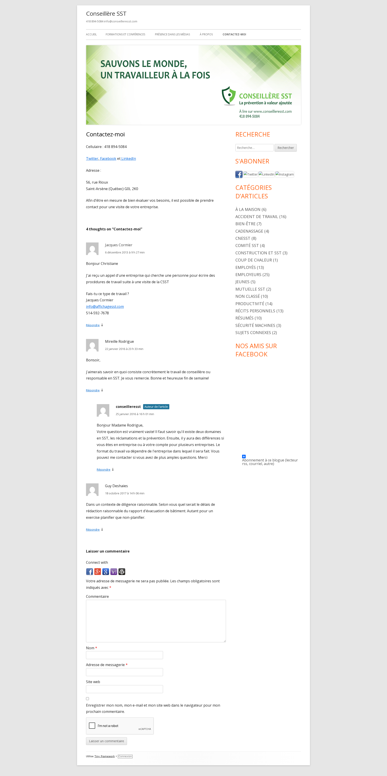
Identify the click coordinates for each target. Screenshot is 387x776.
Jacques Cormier (118, 244)
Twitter (92, 158)
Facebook (107, 158)
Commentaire (97, 596)
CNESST (242, 238)
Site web (93, 681)
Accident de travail (256, 216)
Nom (91, 647)
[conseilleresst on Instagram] (284, 174)
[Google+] (97, 571)
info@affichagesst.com (105, 306)
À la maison (247, 209)
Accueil (91, 34)
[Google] (105, 571)
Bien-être (245, 223)
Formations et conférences (125, 34)
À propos (206, 34)
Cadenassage (249, 231)
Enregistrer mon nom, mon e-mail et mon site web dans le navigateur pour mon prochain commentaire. (153, 708)
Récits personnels (255, 310)
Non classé (247, 296)
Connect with (97, 562)
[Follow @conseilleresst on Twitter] (251, 174)
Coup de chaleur (253, 260)
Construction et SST (258, 252)
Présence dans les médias (172, 34)
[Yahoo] (113, 571)
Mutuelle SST (250, 289)
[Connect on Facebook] (239, 174)
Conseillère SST (106, 13)
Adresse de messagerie (107, 664)
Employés (245, 267)
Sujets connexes (253, 332)
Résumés (244, 318)
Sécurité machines (255, 325)
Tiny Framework (105, 756)
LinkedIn (128, 158)
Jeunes (242, 281)
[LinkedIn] (266, 174)
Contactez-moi (234, 34)
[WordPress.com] (121, 571)
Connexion (125, 756)
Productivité (249, 303)
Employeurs (248, 274)
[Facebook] (89, 571)
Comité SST (247, 245)
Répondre (93, 325)
